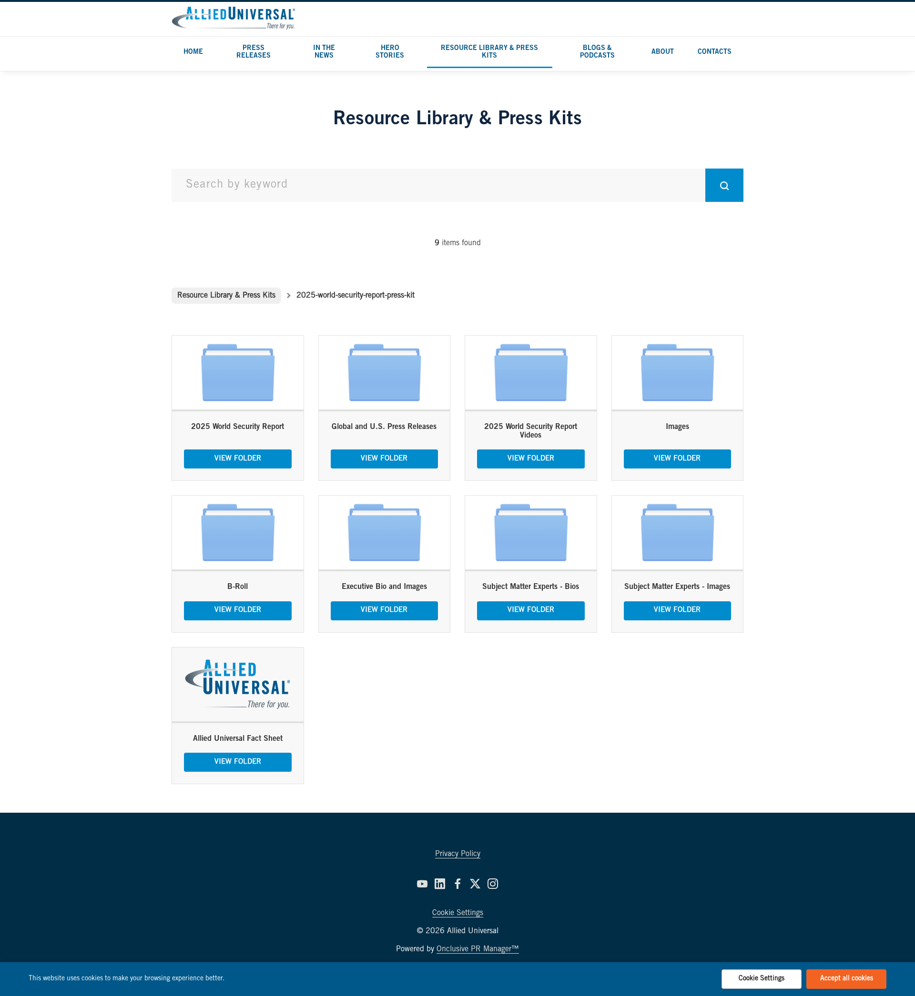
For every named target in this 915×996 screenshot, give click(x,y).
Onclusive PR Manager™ (478, 949)
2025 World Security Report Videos (530, 431)
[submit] (724, 185)
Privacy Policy (457, 854)
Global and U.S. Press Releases (384, 427)
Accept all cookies (846, 979)
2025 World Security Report (237, 427)
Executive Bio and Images (384, 587)
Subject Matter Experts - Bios (530, 587)
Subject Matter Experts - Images (677, 587)
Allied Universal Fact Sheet (238, 739)
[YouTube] (422, 883)
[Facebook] (457, 883)
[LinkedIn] (440, 883)
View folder (237, 458)
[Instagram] (493, 883)
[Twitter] (475, 883)
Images (677, 427)
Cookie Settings (457, 913)
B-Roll (237, 587)
